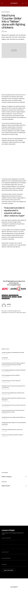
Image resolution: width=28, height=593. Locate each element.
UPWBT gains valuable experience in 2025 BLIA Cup (12, 429)
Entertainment (6, 296)
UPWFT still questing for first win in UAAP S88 (10, 375)
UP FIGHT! (14, 3)
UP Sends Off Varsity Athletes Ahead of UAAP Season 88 (13, 392)
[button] (2, 3)
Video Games (5, 298)
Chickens (4, 295)
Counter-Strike (13, 295)
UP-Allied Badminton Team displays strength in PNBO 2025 (13, 417)
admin (5, 31)
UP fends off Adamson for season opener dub (11, 380)
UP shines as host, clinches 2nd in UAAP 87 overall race (12, 434)
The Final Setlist (5, 357)
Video (19, 296)
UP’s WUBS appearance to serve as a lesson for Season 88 (13, 405)
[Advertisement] (14, 331)
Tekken (14, 296)
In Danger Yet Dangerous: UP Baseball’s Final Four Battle (13, 352)
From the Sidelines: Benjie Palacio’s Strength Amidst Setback (14, 370)
